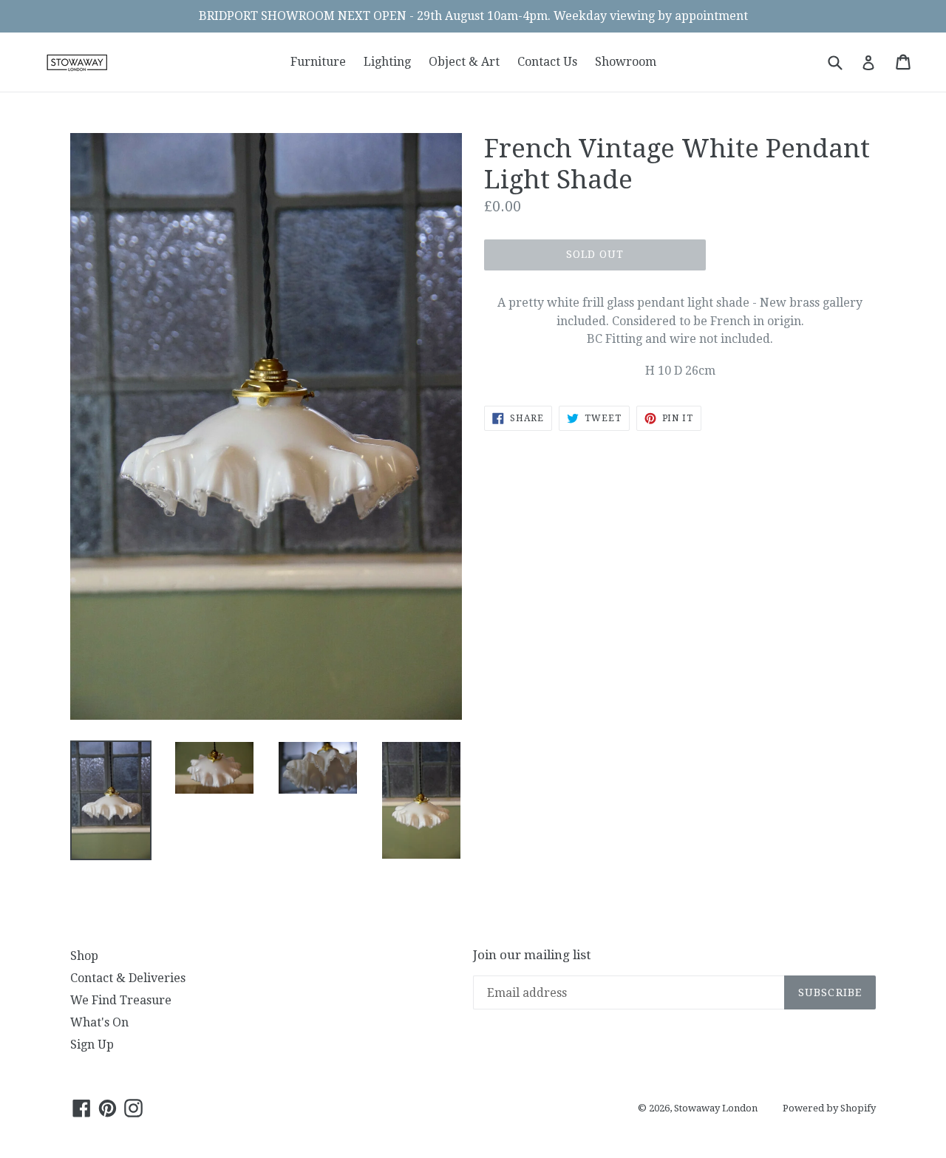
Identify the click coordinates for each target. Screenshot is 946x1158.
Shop (84, 956)
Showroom (625, 62)
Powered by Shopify (829, 1108)
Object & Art (464, 62)
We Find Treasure (120, 1000)
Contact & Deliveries (128, 978)
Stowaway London (716, 1108)
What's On (99, 1022)
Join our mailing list (532, 954)
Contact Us (547, 62)
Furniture (318, 62)
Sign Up (92, 1045)
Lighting (387, 62)
